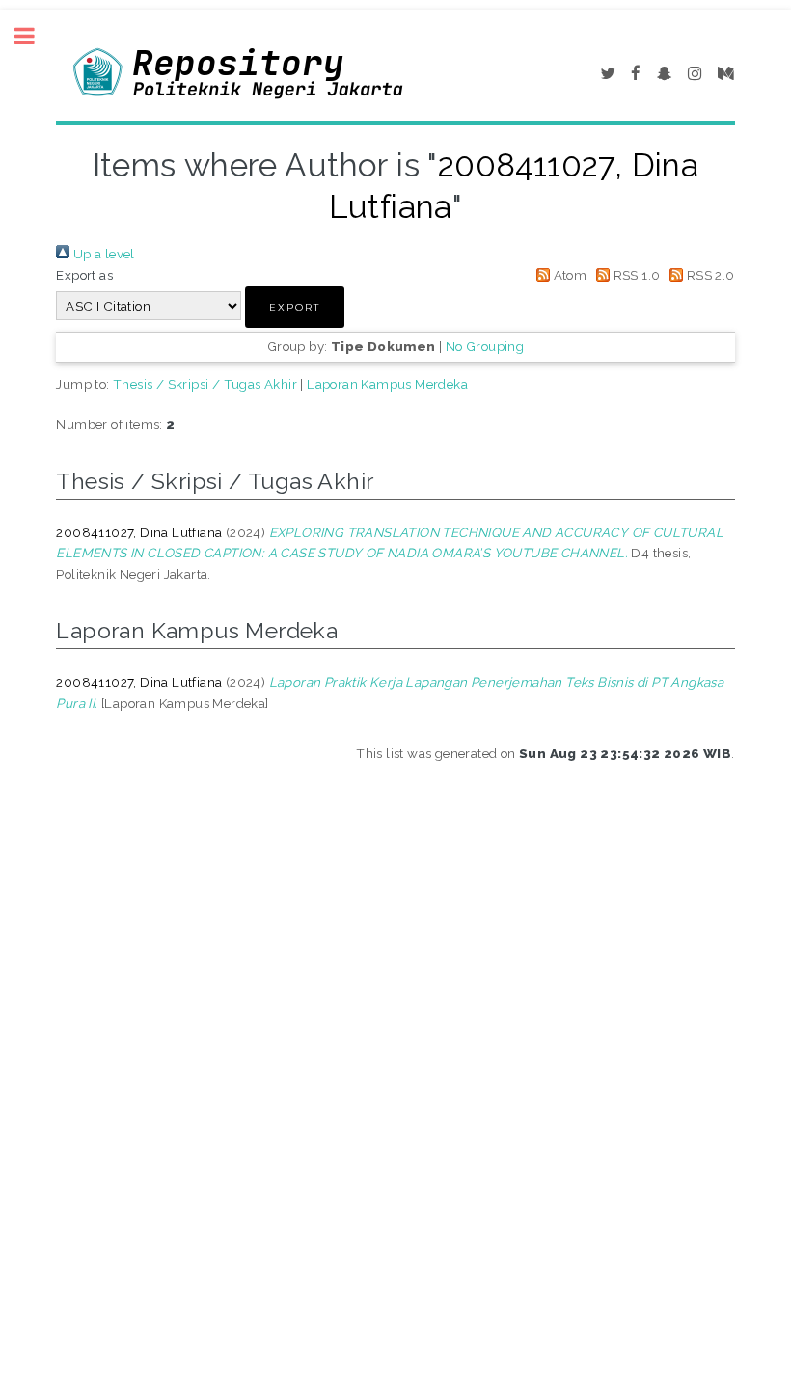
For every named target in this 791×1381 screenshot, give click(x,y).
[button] (294, 307)
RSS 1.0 (635, 275)
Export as (84, 275)
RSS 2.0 (708, 275)
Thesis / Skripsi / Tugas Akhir (205, 384)
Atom (568, 275)
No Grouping (485, 346)
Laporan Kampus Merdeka (387, 384)
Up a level (101, 253)
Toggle (34, 36)
